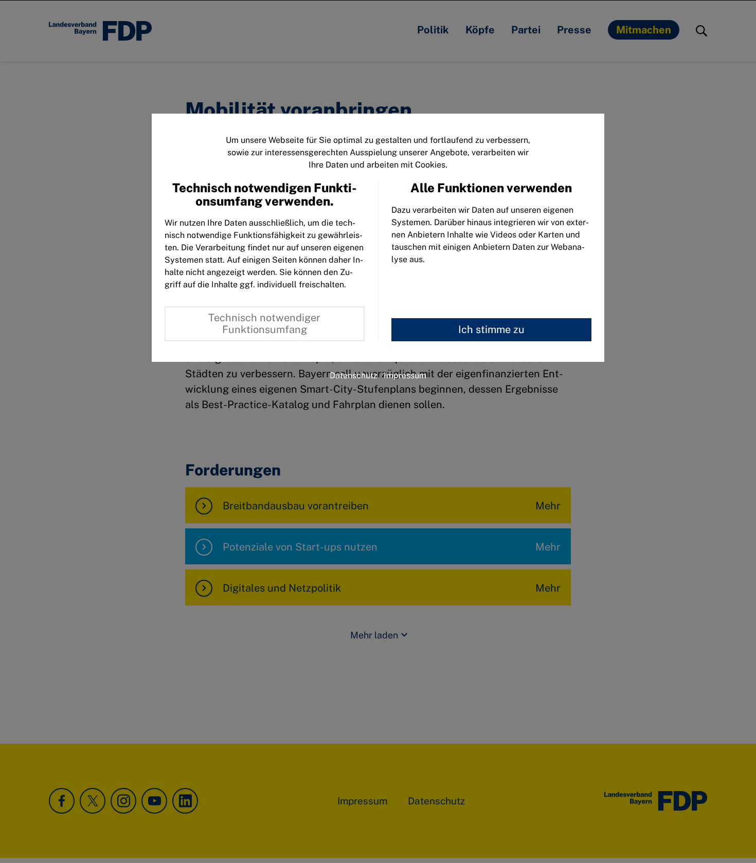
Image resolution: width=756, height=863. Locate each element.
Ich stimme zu (491, 329)
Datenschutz (353, 375)
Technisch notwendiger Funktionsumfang (264, 323)
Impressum (405, 375)
